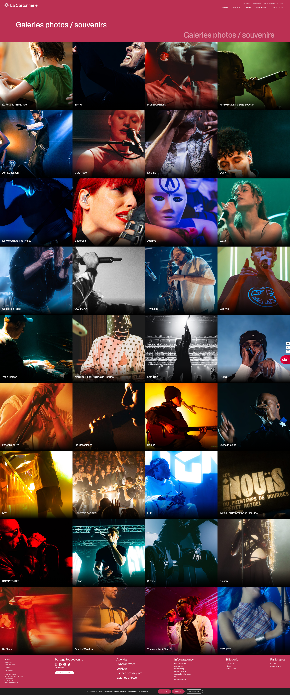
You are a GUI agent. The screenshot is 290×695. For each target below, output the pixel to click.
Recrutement (9, 670)
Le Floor (248, 7)
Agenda (225, 7)
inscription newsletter (64, 673)
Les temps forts (10, 665)
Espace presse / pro (129, 673)
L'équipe (7, 667)
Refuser (178, 691)
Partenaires (257, 3)
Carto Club (273, 663)
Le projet (246, 3)
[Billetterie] (288, 347)
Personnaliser (194, 691)
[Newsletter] (288, 351)
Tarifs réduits (230, 663)
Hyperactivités (261, 7)
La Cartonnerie (24, 6)
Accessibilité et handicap (273, 3)
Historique (8, 662)
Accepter (164, 691)
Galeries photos (126, 678)
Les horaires (178, 666)
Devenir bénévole (180, 671)
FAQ (175, 677)
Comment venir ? (180, 663)
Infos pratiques (277, 7)
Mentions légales (180, 679)
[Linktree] (288, 343)
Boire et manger (179, 669)
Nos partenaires (275, 666)
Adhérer (228, 666)
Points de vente (231, 669)
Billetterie (236, 7)
